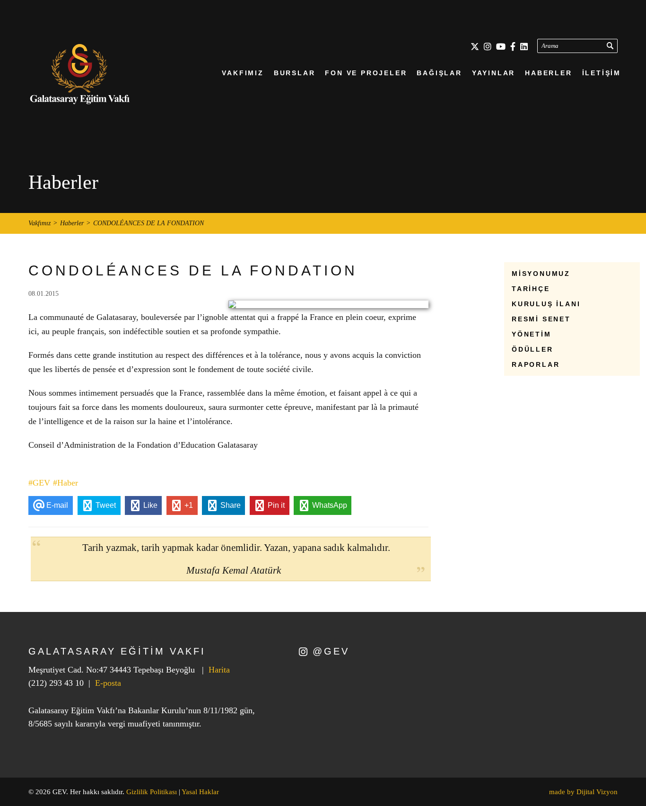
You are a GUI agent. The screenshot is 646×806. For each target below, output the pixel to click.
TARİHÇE (531, 288)
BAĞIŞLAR (439, 73)
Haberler (72, 223)
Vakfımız (39, 223)
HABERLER (548, 73)
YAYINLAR (493, 73)
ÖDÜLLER (532, 349)
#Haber (65, 482)
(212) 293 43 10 (56, 683)
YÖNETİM (531, 334)
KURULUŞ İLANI (546, 304)
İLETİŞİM (601, 73)
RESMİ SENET (541, 319)
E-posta (108, 683)
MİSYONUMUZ (541, 273)
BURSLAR (294, 73)
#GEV (39, 482)
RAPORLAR (535, 364)
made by (583, 792)
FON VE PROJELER (366, 73)
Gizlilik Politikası (151, 792)
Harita (219, 669)
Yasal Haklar (200, 792)
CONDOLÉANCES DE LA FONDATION (148, 223)
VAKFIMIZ (242, 73)
